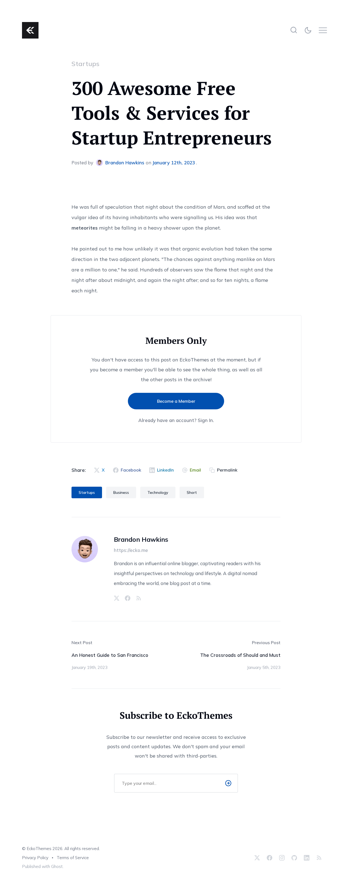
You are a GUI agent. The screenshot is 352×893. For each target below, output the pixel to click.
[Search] (293, 30)
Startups (86, 63)
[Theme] (309, 30)
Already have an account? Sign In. (176, 420)
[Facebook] (127, 598)
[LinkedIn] (306, 857)
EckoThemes (39, 848)
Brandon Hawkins (125, 162)
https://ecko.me (131, 550)
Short (192, 492)
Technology (157, 492)
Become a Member (176, 401)
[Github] (294, 857)
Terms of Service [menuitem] (73, 857)
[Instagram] (282, 857)
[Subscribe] (228, 783)
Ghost (57, 866)
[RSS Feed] (138, 598)
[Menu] (324, 30)
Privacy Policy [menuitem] (35, 857)
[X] (116, 598)
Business (121, 492)
